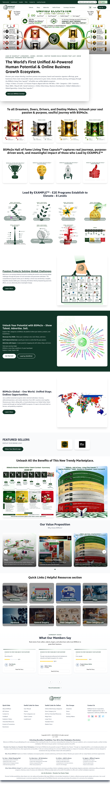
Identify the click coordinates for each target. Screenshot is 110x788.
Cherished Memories (8, 721)
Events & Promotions (9, 724)
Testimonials (6, 2)
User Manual (27, 709)
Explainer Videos (7, 719)
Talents (31, 7)
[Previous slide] (6, 552)
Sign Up (101, 7)
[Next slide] (104, 552)
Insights (21, 2)
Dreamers (69, 709)
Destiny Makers (70, 716)
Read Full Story (19, 669)
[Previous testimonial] (50, 682)
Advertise (46, 7)
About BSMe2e (7, 709)
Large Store (48, 719)
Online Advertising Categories (53, 709)
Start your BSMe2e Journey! (15, 93)
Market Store (48, 724)
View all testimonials (54, 687)
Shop (38, 7)
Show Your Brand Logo (14, 449)
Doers (68, 711)
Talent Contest (28, 716)
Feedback (5, 716)
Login (94, 7)
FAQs (26, 2)
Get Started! (10, 356)
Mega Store (48, 716)
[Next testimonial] (59, 682)
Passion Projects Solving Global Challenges (27, 271)
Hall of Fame (56, 7)
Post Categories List (29, 714)
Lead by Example (41, 2)
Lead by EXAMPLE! (27, 356)
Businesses (6, 727)
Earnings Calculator (69, 7)
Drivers (68, 714)
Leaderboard (14, 2)
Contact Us (32, 2)
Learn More (10, 288)
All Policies (6, 711)
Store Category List (50, 711)
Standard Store (49, 721)
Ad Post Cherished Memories (53, 714)
